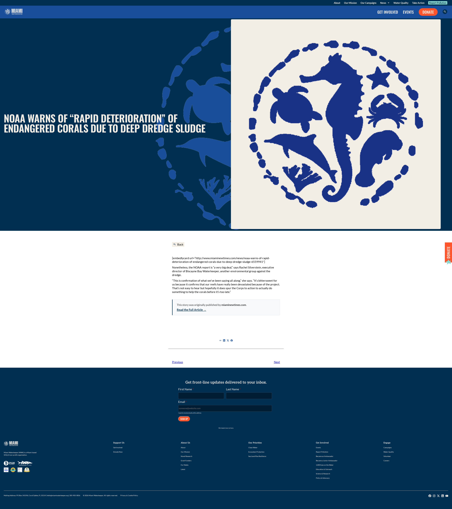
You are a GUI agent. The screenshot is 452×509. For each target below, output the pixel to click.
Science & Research (323, 474)
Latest (183, 469)
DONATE (428, 12)
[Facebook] (231, 340)
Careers (386, 461)
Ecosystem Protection (256, 452)
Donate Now (118, 452)
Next (277, 362)
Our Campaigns (368, 2)
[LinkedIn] (224, 340)
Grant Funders (186, 461)
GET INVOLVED (387, 12)
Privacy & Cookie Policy (129, 495)
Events (318, 448)
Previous (177, 362)
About (337, 2)
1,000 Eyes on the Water (324, 465)
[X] (228, 340)
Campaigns (387, 448)
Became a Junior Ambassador (326, 461)
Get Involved (117, 448)
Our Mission (350, 2)
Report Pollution (437, 2)
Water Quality (400, 2)
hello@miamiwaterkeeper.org (57, 495)
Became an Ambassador (324, 456)
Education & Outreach (324, 469)
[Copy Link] (220, 340)
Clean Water (252, 448)
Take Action (418, 2)
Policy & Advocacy (323, 478)
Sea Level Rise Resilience (257, 456)
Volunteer (387, 456)
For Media (184, 465)
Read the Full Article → (191, 309)
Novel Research (186, 456)
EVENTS (408, 12)
